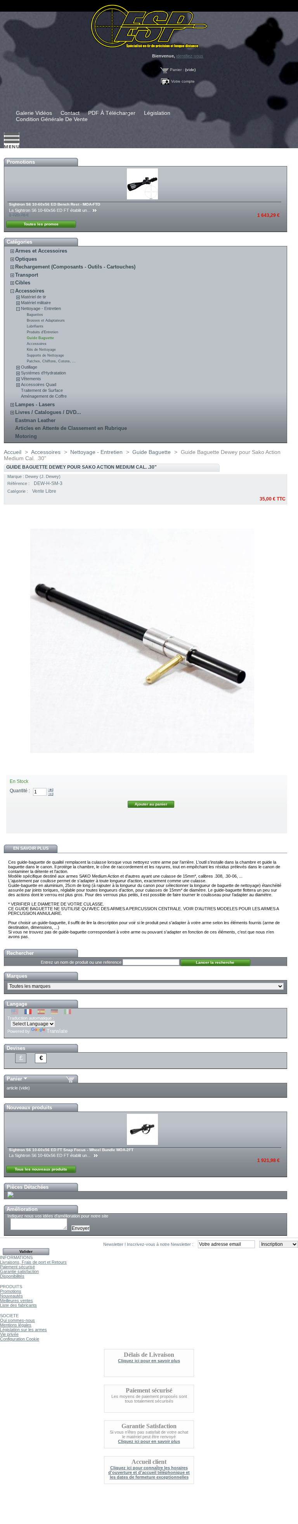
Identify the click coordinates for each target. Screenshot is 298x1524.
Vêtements (31, 378)
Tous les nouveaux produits (41, 1169)
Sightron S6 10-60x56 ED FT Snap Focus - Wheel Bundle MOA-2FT (71, 1150)
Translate (57, 1031)
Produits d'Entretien (42, 332)
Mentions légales (15, 1325)
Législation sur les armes (23, 1329)
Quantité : (20, 790)
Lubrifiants (35, 326)
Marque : (16, 476)
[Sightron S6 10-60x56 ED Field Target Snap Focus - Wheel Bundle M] (143, 1143)
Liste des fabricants (18, 1305)
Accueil (12, 452)
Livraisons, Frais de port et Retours (33, 1262)
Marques (17, 976)
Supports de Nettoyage (45, 355)
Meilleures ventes (16, 1300)
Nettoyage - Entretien (41, 308)
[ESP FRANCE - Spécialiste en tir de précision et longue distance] (149, 24)
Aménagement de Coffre (44, 396)
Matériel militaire (36, 302)
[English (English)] (14, 1012)
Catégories (19, 242)
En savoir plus (31, 848)
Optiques (26, 259)
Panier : (177, 70)
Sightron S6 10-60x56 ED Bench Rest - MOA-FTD (54, 204)
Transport (26, 275)
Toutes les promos (41, 224)
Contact (70, 113)
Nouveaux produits (29, 1107)
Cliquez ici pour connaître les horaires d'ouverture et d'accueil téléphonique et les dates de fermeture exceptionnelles (149, 1472)
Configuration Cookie (19, 1339)
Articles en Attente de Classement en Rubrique (71, 428)
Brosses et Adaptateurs (46, 320)
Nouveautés (11, 1296)
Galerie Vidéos (34, 113)
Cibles (22, 283)
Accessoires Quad (38, 384)
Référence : (19, 483)
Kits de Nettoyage (41, 350)
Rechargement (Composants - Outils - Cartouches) (75, 267)
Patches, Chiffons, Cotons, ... (51, 361)
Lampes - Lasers (35, 404)
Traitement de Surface (42, 390)
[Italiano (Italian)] (67, 1012)
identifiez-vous (189, 56)
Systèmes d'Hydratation (43, 373)
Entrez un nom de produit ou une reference (81, 962)
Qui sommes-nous (17, 1320)
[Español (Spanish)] (41, 1012)
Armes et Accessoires (41, 251)
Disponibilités (12, 1276)
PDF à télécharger (111, 113)
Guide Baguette (40, 338)
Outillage (29, 367)
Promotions (21, 162)
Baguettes (35, 315)
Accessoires (29, 291)
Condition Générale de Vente (52, 119)
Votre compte (183, 81)
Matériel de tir (33, 296)
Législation (157, 113)
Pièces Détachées (28, 1187)
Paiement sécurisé (17, 1266)
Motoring (26, 436)
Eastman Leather (35, 420)
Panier (14, 1079)
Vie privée (9, 1334)
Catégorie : (18, 491)
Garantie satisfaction (19, 1271)
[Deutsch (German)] (54, 1012)
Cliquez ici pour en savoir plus (149, 1360)
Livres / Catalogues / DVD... (48, 412)
